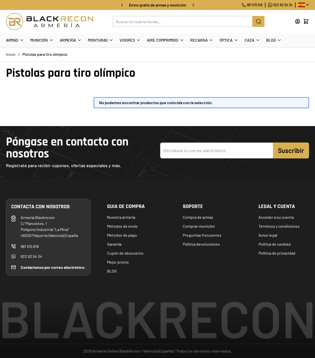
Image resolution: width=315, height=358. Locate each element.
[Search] (258, 21)
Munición (39, 40)
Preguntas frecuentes (202, 235)
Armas (12, 40)
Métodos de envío (122, 226)
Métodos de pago (122, 235)
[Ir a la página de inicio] (49, 21)
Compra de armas (198, 217)
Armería (68, 40)
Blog (271, 40)
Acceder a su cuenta (276, 217)
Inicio (10, 54)
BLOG (112, 271)
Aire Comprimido (162, 40)
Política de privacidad (276, 253)
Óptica (226, 40)
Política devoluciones (201, 244)
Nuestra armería (121, 217)
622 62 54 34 (283, 5)
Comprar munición (199, 226)
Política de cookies (274, 244)
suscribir (291, 150)
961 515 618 (254, 5)
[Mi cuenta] (297, 21)
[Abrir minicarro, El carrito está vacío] (306, 21)
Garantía (114, 244)
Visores (127, 40)
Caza (249, 40)
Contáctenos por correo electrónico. (53, 267)
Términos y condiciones (279, 226)
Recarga (199, 40)
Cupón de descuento (125, 253)
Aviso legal (267, 235)
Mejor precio (118, 262)
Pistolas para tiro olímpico (44, 54)
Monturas (98, 40)
